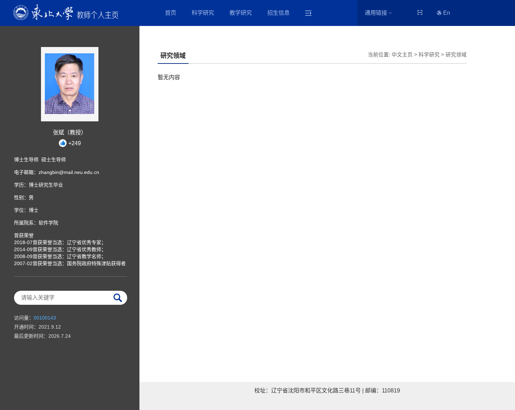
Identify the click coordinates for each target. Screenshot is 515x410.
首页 (170, 13)
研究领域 (456, 55)
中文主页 (402, 55)
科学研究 (203, 13)
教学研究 (240, 13)
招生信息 (278, 13)
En (446, 13)
